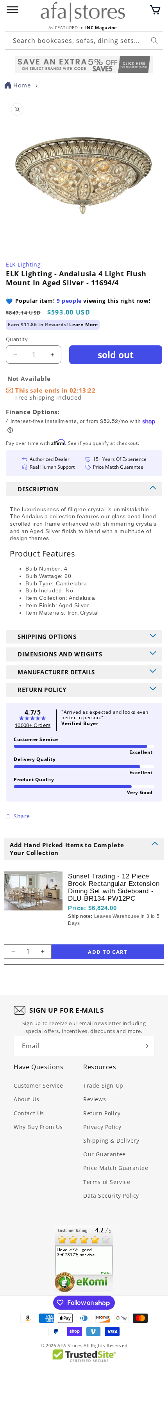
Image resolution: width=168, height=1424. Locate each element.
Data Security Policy (111, 1195)
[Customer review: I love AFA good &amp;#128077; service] (84, 1259)
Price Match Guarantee (115, 1168)
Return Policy (102, 1113)
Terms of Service (106, 1182)
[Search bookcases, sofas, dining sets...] (154, 40)
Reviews (94, 1099)
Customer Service (38, 1085)
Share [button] (22, 816)
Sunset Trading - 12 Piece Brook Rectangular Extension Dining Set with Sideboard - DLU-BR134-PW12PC (113, 887)
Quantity (17, 339)
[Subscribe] (145, 1046)
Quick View (109, 936)
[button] (155, 10)
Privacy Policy (102, 1127)
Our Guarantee (104, 1154)
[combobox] (84, 41)
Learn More (83, 324)
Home (21, 85)
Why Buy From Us (38, 1127)
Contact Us (29, 1113)
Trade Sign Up (103, 1085)
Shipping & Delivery (111, 1140)
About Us (26, 1099)
